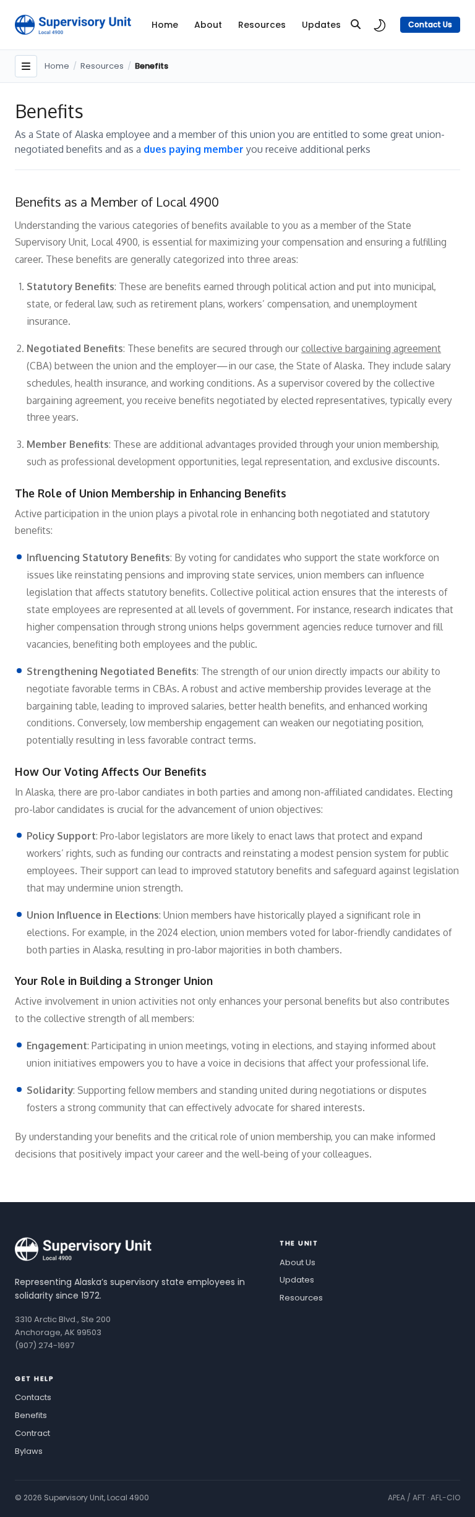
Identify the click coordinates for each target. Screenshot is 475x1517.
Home (165, 25)
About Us (297, 1262)
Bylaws (29, 1451)
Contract (32, 1433)
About (208, 25)
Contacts (33, 1397)
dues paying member (194, 149)
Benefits (31, 1415)
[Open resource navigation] (26, 66)
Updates (321, 25)
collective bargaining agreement (371, 348)
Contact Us (430, 24)
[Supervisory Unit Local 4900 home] (83, 1249)
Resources (262, 25)
